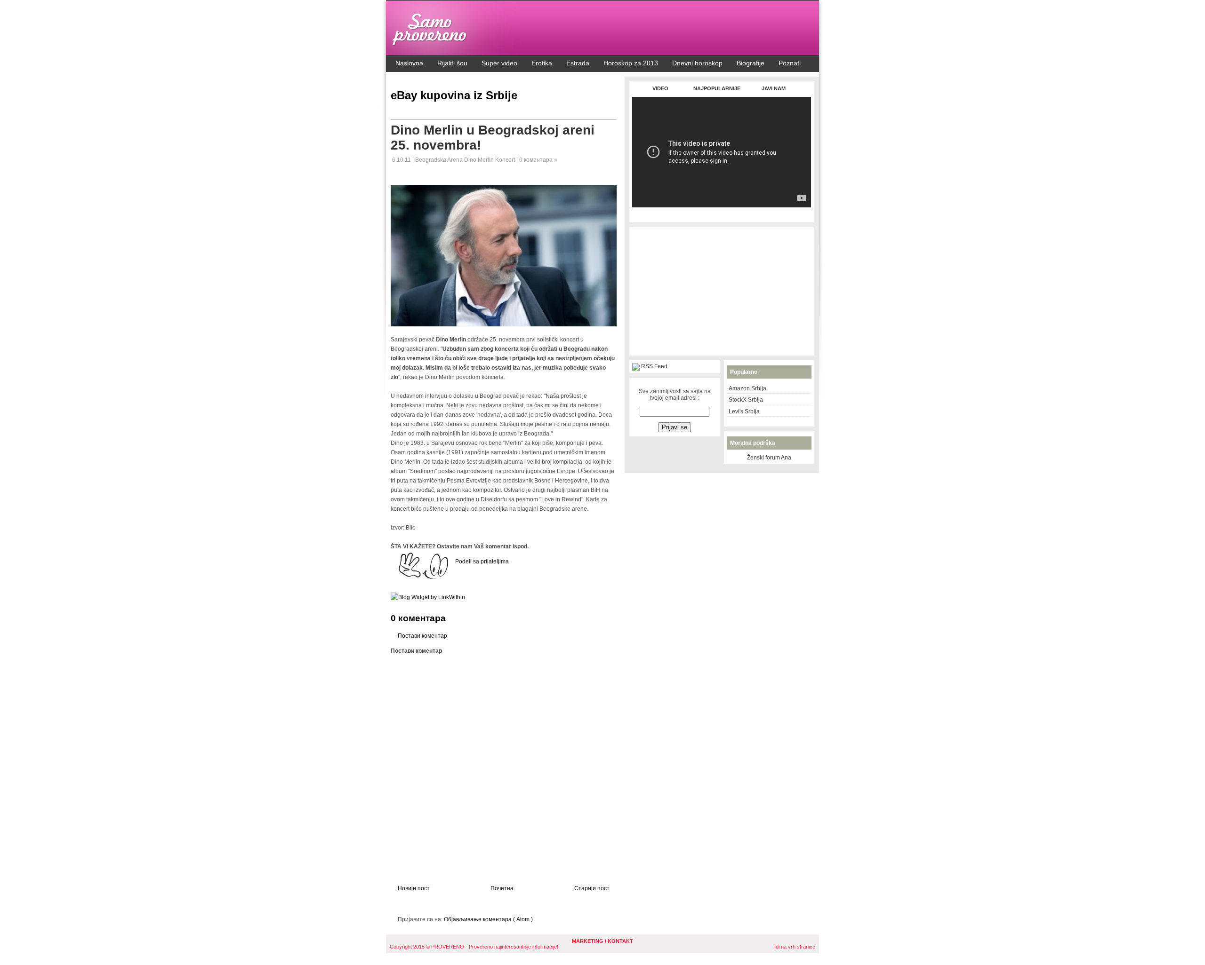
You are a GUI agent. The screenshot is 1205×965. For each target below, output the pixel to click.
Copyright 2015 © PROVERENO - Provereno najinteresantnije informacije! (474, 946)
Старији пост (592, 888)
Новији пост (414, 888)
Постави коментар (422, 636)
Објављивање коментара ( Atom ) (488, 919)
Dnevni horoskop (697, 63)
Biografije (750, 63)
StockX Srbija (746, 399)
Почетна (502, 888)
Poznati (790, 63)
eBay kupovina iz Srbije (454, 95)
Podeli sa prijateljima (482, 561)
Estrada (577, 63)
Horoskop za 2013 (630, 63)
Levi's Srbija (744, 411)
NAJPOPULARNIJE (716, 88)
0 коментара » (538, 160)
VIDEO (660, 88)
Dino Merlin (479, 160)
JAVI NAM (774, 88)
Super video (499, 63)
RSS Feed (654, 366)
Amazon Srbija (747, 388)
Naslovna (409, 63)
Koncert (505, 160)
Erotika (541, 63)
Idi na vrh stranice (794, 946)
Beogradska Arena (439, 160)
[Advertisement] (721, 212)
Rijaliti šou (452, 63)
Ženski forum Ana (769, 457)
